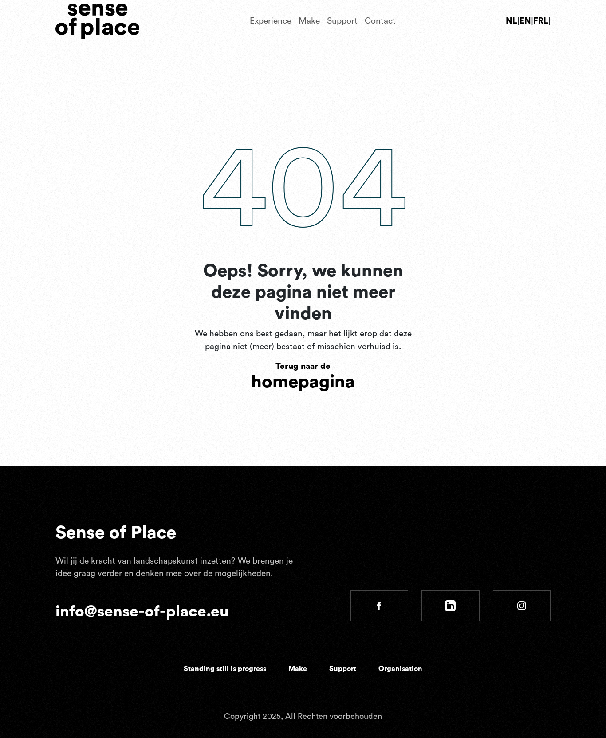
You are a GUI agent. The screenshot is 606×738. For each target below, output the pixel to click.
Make (309, 21)
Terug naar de (303, 376)
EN (525, 21)
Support (342, 21)
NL (511, 21)
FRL (540, 21)
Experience (270, 21)
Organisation (400, 668)
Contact (380, 21)
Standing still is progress (225, 668)
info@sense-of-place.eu (142, 612)
